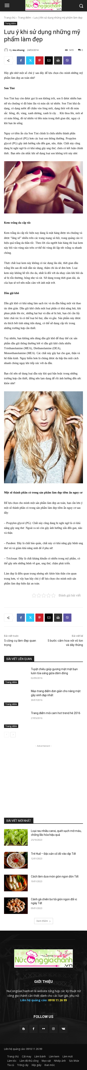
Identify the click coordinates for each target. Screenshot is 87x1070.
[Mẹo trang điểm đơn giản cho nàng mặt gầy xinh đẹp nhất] (16, 697)
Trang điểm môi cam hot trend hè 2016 (55, 713)
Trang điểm (24, 17)
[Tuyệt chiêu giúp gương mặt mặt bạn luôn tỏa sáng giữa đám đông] (16, 675)
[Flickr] (43, 1029)
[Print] (58, 60)
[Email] (49, 60)
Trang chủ (9, 17)
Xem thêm (42, 921)
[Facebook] (21, 60)
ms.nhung (18, 49)
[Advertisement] (43, 773)
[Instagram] (53, 1029)
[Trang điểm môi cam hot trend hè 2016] (16, 719)
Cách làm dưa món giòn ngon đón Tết (55, 876)
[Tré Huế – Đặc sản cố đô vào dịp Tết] (16, 860)
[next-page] (13, 734)
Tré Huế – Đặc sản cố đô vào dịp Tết (53, 853)
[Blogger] (24, 1029)
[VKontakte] (63, 1029)
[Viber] (67, 60)
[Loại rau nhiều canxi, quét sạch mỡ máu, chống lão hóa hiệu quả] (16, 837)
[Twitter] (30, 60)
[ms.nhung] (6, 50)
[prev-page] (6, 734)
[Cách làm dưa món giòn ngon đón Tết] (16, 883)
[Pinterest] (39, 60)
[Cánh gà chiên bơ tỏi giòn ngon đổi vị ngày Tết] (16, 905)
